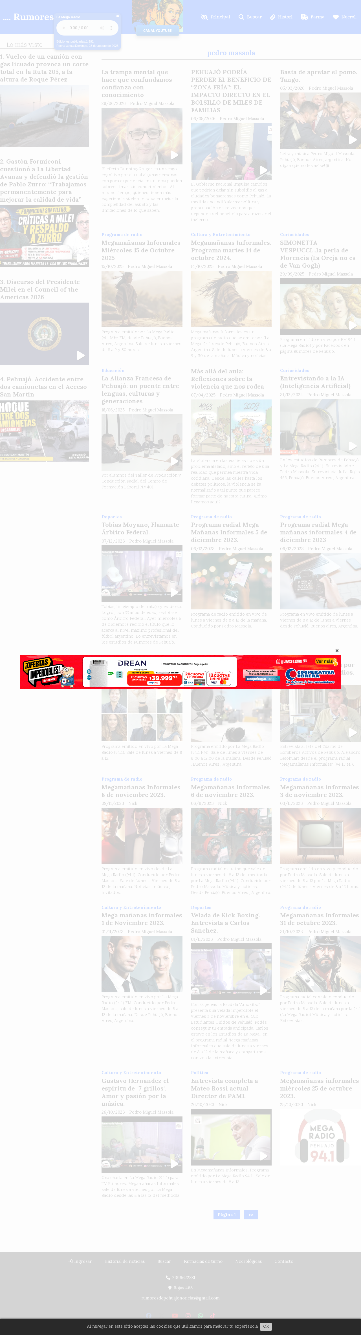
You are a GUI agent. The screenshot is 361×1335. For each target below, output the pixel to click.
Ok (266, 1327)
